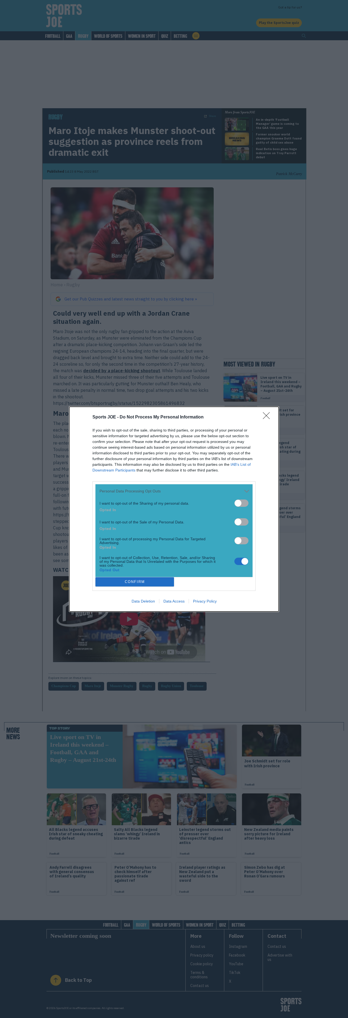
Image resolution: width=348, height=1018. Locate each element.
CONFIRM (135, 582)
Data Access (174, 601)
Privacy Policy (205, 601)
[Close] (268, 417)
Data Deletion (143, 601)
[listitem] (174, 491)
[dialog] (174, 509)
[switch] (241, 503)
